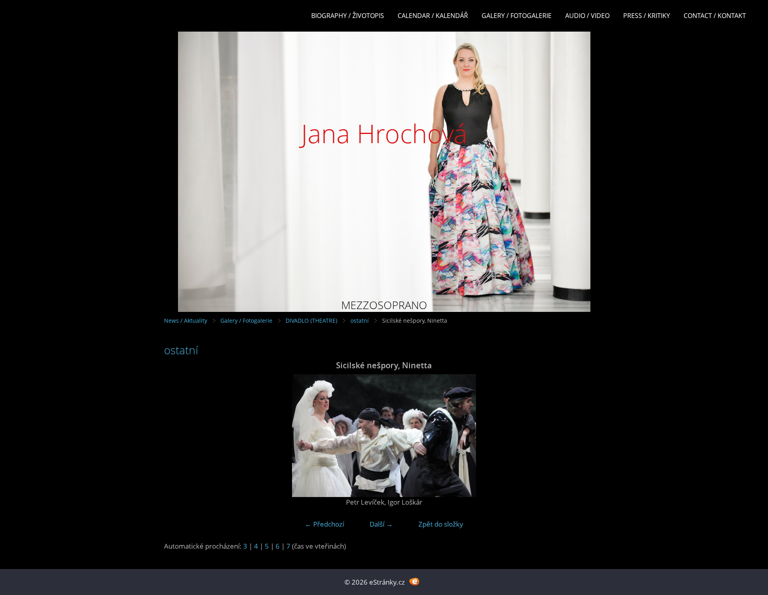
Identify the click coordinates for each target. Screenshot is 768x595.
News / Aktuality (185, 320)
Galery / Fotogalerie (517, 15)
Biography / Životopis (347, 15)
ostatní (359, 320)
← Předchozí (324, 524)
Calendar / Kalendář (433, 15)
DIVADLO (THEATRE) (311, 320)
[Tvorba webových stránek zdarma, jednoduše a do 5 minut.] (414, 581)
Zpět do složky (440, 524)
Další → (381, 524)
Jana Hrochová (384, 133)
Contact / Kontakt (715, 15)
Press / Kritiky (646, 15)
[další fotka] (591, 435)
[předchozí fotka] (177, 435)
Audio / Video (587, 15)
